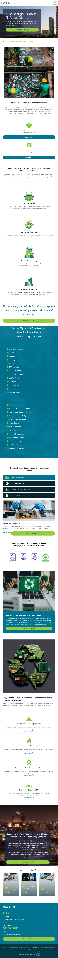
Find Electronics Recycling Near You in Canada (16, 919)
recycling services (27, 793)
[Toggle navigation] (55, 3)
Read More (7, 532)
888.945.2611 (27, 131)
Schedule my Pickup (21, 29)
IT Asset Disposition (10, 108)
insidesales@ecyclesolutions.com (11, 934)
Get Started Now (28, 628)
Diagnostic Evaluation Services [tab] (20, 496)
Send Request (28, 157)
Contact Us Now (27, 320)
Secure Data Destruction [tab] (18, 477)
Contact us (24, 845)
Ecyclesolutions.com (36, 947)
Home (4, 41)
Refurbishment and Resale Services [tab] (21, 490)
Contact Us (7, 916)
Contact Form (29, 151)
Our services (26, 181)
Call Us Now (27, 137)
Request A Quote (32, 533)
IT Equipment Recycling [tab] (18, 484)
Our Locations (8, 922)
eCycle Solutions (15, 106)
